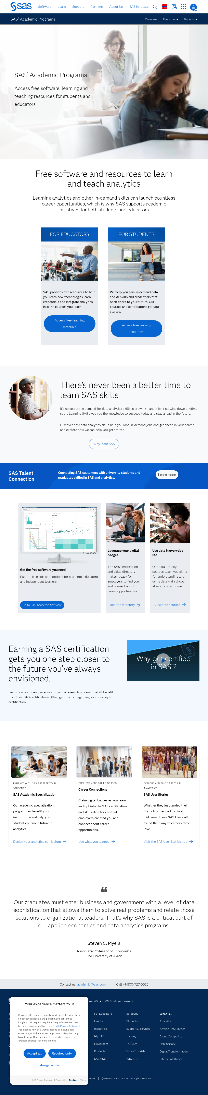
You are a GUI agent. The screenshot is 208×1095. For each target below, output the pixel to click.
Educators (169, 19)
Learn (62, 7)
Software (44, 7)
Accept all (34, 1053)
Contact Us (174, 6)
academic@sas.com (91, 984)
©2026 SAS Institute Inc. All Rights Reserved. (127, 1078)
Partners (96, 7)
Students (189, 19)
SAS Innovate (138, 7)
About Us (116, 7)
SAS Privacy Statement (67, 1025)
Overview (151, 19)
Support (78, 7)
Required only (62, 1053)
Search (155, 6)
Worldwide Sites (164, 6)
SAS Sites (183, 6)
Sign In (193, 7)
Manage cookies (49, 1065)
